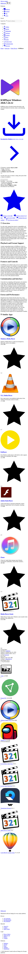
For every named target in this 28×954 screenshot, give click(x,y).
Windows (7, 9)
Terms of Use (7, 935)
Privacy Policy (7, 934)
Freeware (7, 655)
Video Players (14, 48)
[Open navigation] (8, 3)
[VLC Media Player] (14, 383)
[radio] (1, 179)
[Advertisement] (14, 63)
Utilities (7, 27)
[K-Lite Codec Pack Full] (14, 775)
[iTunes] (14, 545)
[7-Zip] (14, 669)
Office (6, 37)
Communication (9, 43)
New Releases (7, 921)
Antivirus (7, 33)
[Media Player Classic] (14, 602)
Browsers (7, 46)
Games (7, 39)
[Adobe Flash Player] (14, 493)
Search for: (3, 21)
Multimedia (8, 31)
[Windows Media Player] (14, 327)
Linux (6, 15)
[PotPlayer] (14, 440)
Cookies (5, 938)
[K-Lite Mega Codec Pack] (14, 753)
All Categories (7, 918)
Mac (6, 13)
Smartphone (6, 948)
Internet (7, 29)
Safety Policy (7, 929)
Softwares (7, 48)
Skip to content (4, 1)
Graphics (7, 35)
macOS (5, 944)
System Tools (8, 41)
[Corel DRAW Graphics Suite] (14, 842)
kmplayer (8, 650)
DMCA (5, 937)
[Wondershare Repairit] (14, 798)
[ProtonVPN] (14, 688)
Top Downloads (7, 920)
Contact (5, 927)
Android (7, 11)
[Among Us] (14, 731)
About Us (6, 926)
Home (2, 48)
